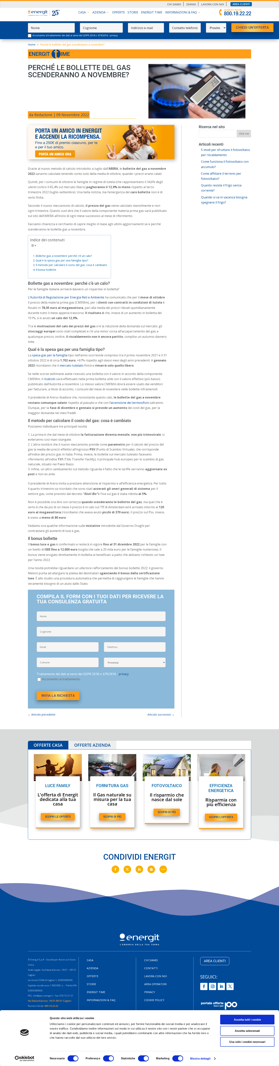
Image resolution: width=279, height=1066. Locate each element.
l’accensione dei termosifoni (129, 403)
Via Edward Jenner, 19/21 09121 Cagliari (49, 1000)
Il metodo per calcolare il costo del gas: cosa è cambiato (71, 265)
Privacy (149, 992)
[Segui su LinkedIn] (221, 986)
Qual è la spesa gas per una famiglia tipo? (62, 260)
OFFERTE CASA (48, 745)
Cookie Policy (154, 1000)
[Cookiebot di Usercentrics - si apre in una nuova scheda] (24, 1058)
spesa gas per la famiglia (49, 355)
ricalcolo (49, 379)
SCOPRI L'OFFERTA (221, 817)
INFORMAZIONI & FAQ (181, 12)
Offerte (118, 12)
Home (31, 44)
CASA (82, 12)
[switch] (108, 1058)
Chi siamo (174, 4)
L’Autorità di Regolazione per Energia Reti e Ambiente (66, 297)
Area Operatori (155, 984)
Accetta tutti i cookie (247, 1019)
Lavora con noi (212, 4)
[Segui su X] (230, 986)
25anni (191, 4)
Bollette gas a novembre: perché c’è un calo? (64, 256)
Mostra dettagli (200, 1058)
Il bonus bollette (46, 269)
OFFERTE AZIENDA (92, 745)
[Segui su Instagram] (212, 986)
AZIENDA (99, 12)
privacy (114, 35)
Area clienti (241, 4)
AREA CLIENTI (215, 961)
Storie (133, 12)
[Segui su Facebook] (203, 986)
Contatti (151, 968)
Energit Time (151, 12)
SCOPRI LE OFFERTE (58, 816)
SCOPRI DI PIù (112, 816)
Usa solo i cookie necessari (247, 1041)
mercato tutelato (72, 365)
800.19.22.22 (51, 1006)
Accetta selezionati (247, 1030)
